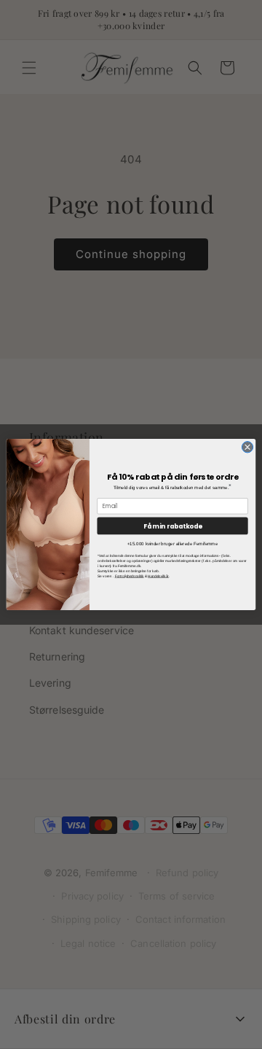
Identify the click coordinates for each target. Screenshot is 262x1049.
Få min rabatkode (172, 525)
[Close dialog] (247, 447)
